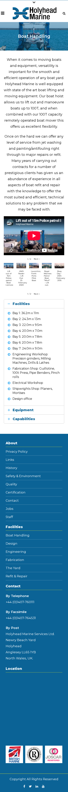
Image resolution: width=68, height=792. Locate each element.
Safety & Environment (23, 476)
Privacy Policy (17, 451)
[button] (37, 259)
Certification (16, 492)
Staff (9, 517)
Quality (11, 484)
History (11, 468)
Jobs (9, 509)
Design (11, 543)
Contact (12, 500)
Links (10, 460)
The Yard (13, 568)
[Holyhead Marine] (34, 13)
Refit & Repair (16, 576)
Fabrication (15, 560)
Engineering (16, 552)
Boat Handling (17, 535)
